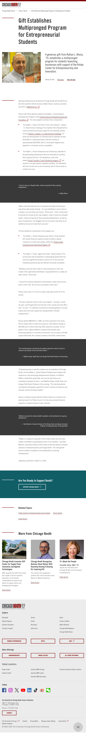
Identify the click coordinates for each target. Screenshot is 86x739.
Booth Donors (60, 79)
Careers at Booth (64, 621)
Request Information (14, 641)
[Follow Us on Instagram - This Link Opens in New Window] (10, 690)
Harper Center (6, 669)
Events (33, 621)
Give (70, 641)
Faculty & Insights (7, 628)
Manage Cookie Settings (48, 721)
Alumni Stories (23, 11)
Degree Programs (7, 621)
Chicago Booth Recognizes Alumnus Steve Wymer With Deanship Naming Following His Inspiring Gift (42, 565)
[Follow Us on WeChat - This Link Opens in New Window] (48, 690)
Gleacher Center (6, 673)
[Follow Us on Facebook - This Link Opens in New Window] (4, 690)
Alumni (33, 617)
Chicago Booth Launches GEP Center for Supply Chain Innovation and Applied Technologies (13, 565)
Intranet (25, 721)
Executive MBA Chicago (37, 669)
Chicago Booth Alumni (8, 11)
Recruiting (34, 625)
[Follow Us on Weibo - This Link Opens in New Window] (42, 690)
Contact (9, 713)
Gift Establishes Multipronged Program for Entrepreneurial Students (50, 11)
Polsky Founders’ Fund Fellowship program (43, 160)
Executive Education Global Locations (70, 669)
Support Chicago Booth (31, 487)
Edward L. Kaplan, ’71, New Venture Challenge (44, 134)
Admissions (34, 628)
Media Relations (64, 625)
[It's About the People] (72, 549)
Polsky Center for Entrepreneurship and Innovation (34, 513)
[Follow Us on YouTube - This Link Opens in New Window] (23, 690)
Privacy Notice (34, 721)
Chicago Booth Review (66, 632)
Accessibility (62, 721)
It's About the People (68, 561)
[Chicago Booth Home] (11, 5)
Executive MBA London (37, 673)
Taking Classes (43, 655)
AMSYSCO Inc (32, 107)
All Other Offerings (71, 655)
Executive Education (8, 625)
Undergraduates (14, 655)
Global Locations (9, 664)
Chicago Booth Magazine (67, 628)
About (61, 617)
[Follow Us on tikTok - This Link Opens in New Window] (36, 690)
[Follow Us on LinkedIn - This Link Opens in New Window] (29, 690)
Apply (43, 641)
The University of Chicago (9, 721)
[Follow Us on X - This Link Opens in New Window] (17, 690)
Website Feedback (7, 723)
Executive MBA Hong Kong (38, 676)
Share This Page (71, 79)
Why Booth (5, 617)
